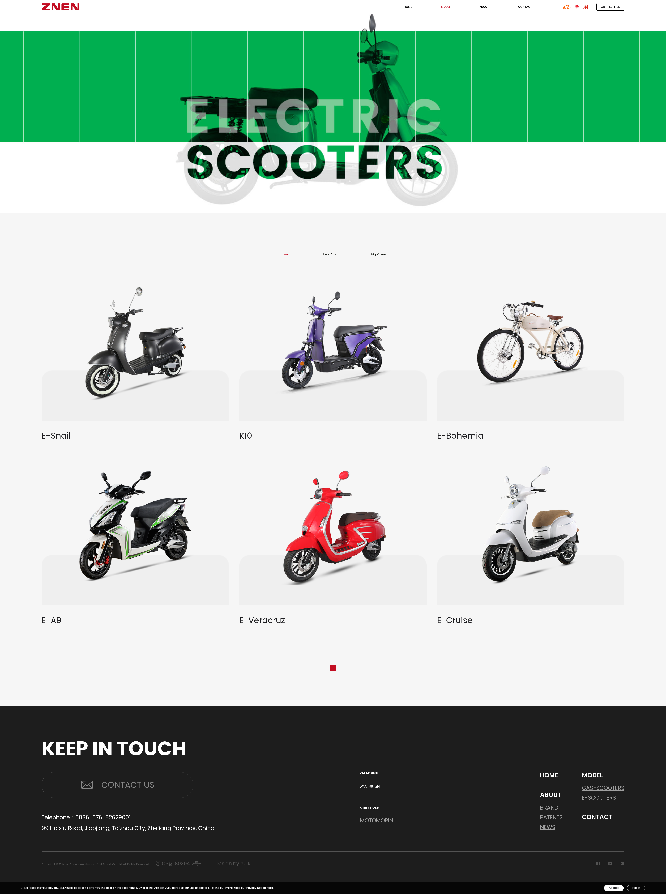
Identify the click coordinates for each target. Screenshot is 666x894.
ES (610, 7)
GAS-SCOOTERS (603, 788)
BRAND (549, 808)
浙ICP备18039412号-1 (179, 863)
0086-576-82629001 (103, 817)
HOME (549, 775)
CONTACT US (128, 785)
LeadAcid (330, 254)
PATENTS (551, 817)
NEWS (547, 827)
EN (618, 7)
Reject (636, 888)
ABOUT (550, 795)
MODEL (592, 775)
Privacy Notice (256, 888)
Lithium (283, 254)
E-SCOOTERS (599, 797)
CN (603, 7)
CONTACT (597, 817)
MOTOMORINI (377, 820)
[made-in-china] (585, 7)
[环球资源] (577, 7)
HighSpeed (379, 254)
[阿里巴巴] (567, 7)
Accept (614, 888)
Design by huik (232, 863)
